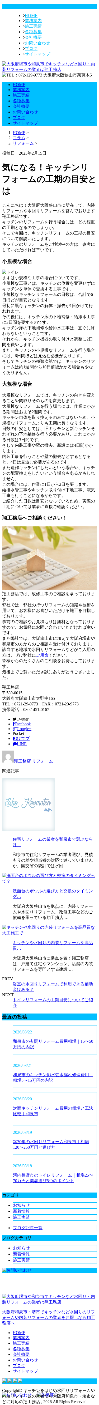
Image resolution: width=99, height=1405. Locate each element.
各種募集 (33, 31)
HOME (31, 15)
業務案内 (33, 20)
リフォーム (23, 143)
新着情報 (21, 1211)
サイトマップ (37, 54)
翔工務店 (22, 761)
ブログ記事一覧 (28, 1227)
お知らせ (21, 1205)
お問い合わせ (37, 43)
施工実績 (33, 26)
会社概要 (33, 37)
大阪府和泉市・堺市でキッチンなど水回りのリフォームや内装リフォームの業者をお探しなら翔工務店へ (48, 1317)
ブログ (31, 48)
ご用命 (42, 655)
